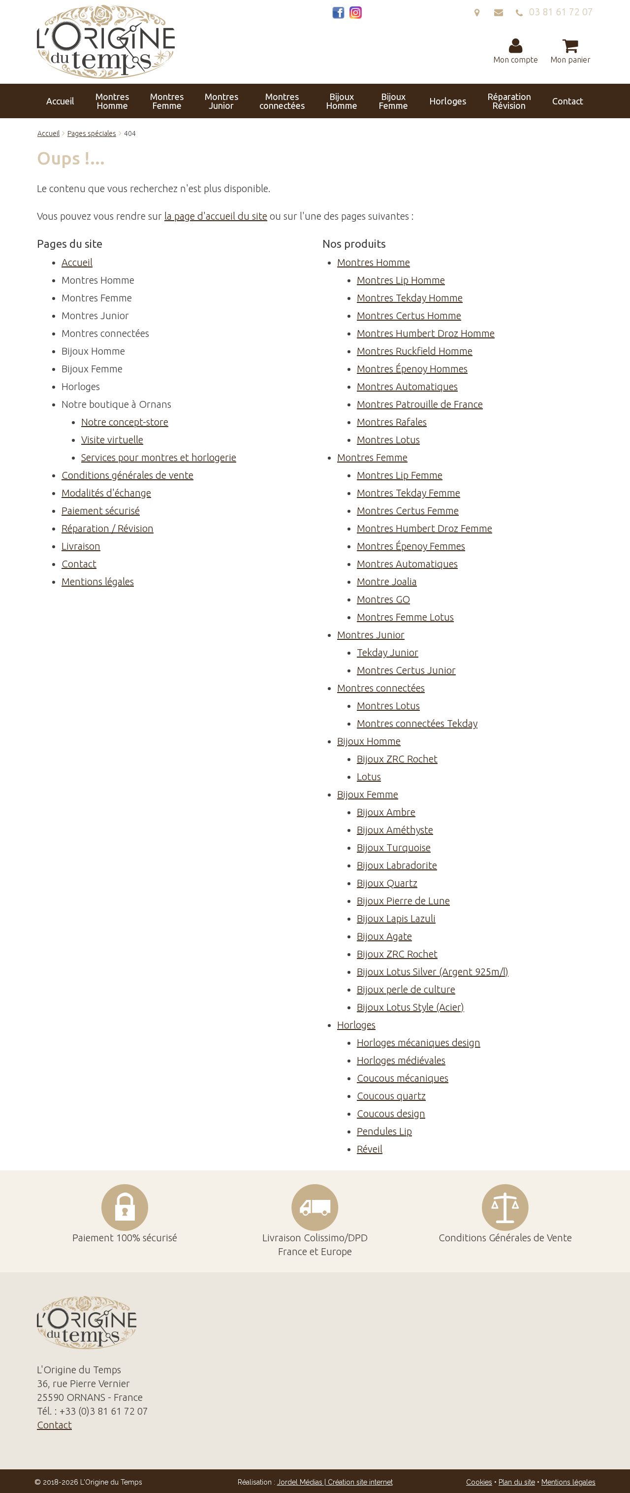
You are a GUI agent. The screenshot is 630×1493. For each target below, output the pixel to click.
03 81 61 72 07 (558, 11)
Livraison (81, 546)
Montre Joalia (387, 581)
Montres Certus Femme (408, 510)
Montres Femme (167, 101)
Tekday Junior (387, 652)
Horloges (447, 101)
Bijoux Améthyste (395, 829)
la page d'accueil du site (215, 216)
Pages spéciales (91, 133)
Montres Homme (112, 101)
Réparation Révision (509, 101)
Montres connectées (282, 101)
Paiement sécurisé (101, 510)
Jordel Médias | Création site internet (335, 1482)
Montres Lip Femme (399, 475)
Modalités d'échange (106, 492)
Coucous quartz (391, 1095)
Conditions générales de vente (127, 475)
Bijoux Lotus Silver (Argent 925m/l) (432, 971)
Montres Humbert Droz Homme (426, 333)
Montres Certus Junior (406, 670)
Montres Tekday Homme (410, 297)
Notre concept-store (124, 422)
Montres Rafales (392, 422)
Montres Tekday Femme (408, 492)
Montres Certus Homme (409, 315)
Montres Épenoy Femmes (411, 546)
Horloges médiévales (401, 1060)
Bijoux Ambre (386, 812)
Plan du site (517, 1482)
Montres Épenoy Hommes (412, 368)
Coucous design (391, 1113)
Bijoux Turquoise (394, 847)
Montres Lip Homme (401, 280)
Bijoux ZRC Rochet (397, 758)
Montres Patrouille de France (420, 404)
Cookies (479, 1482)
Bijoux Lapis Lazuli (396, 918)
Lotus (369, 776)
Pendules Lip (384, 1131)
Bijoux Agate (384, 936)
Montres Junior (221, 101)
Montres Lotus (388, 439)
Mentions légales (98, 581)
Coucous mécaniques (402, 1078)
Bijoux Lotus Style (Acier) (410, 1007)
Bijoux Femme (393, 101)
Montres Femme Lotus (405, 617)
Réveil (369, 1149)
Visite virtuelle (112, 439)
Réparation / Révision (108, 528)
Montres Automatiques (407, 386)
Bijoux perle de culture (406, 989)
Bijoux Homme (341, 101)
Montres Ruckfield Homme (414, 351)
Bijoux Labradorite (397, 865)
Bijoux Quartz (387, 883)
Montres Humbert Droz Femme (424, 528)
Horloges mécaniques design (418, 1042)
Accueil (60, 101)
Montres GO (383, 599)
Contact (567, 101)
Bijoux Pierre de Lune (403, 900)
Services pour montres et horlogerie (158, 457)
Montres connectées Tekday (417, 723)
